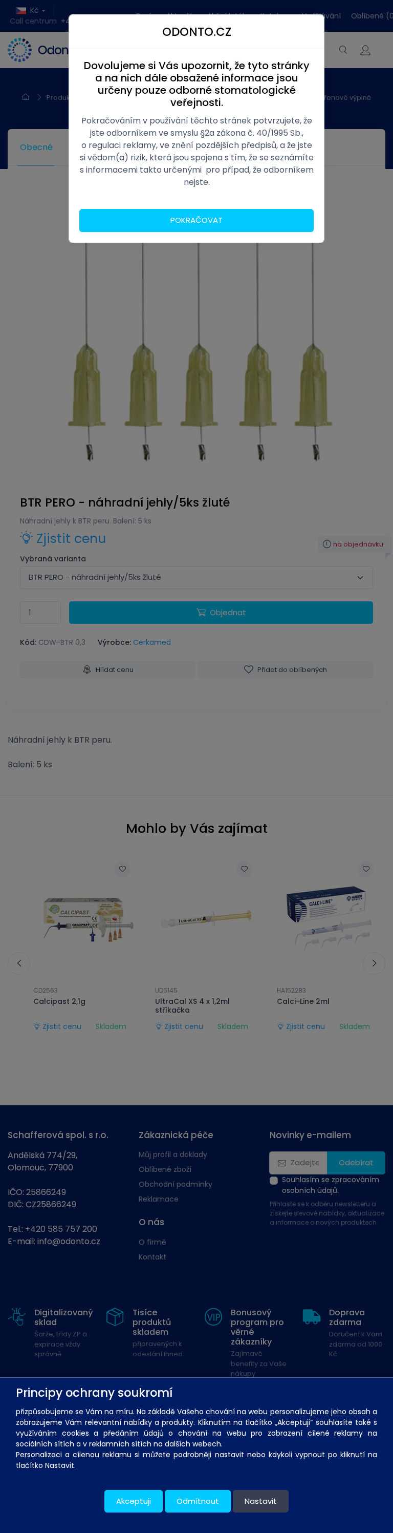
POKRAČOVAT (196, 220)
